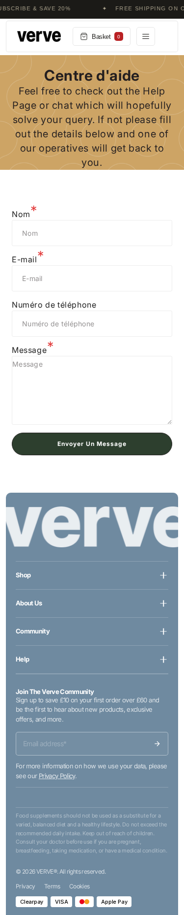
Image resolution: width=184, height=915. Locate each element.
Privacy (25, 886)
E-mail (24, 259)
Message (29, 350)
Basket (106, 36)
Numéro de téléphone (54, 305)
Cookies (79, 886)
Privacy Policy (57, 776)
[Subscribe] (157, 744)
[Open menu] (145, 36)
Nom (21, 214)
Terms (52, 886)
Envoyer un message (92, 443)
